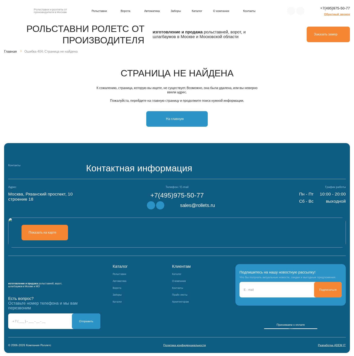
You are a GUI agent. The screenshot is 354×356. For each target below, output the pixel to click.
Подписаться (328, 289)
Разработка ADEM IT (332, 345)
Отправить (86, 321)
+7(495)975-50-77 (335, 8)
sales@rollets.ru (197, 205)
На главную (175, 119)
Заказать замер (325, 34)
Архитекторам (180, 302)
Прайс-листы (179, 295)
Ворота (125, 10)
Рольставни (99, 10)
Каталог (197, 10)
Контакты (249, 10)
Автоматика (152, 10)
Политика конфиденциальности (184, 345)
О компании (221, 10)
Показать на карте (42, 232)
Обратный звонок (337, 14)
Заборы (176, 10)
